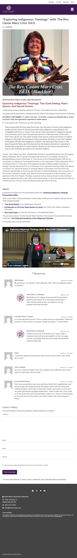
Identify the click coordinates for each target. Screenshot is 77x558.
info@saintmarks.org (12, 508)
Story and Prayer (11, 212)
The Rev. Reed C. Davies (23, 317)
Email (4, 448)
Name (4, 440)
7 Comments (8, 27)
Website (4, 457)
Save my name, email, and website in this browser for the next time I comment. (26, 465)
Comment (5, 414)
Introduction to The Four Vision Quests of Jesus (23, 207)
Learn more (58, 516)
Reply (71, 280)
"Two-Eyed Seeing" (11, 204)
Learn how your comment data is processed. (49, 479)
